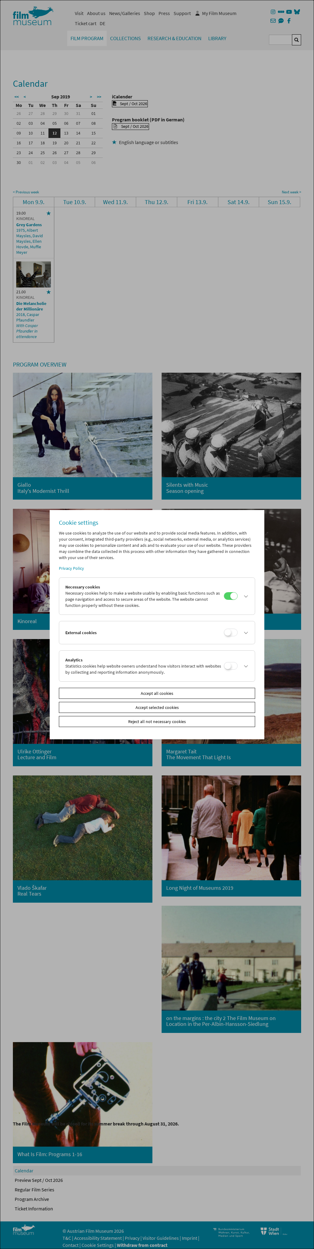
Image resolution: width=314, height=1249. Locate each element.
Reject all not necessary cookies (157, 721)
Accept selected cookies (157, 707)
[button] (245, 596)
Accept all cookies (157, 693)
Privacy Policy (71, 568)
